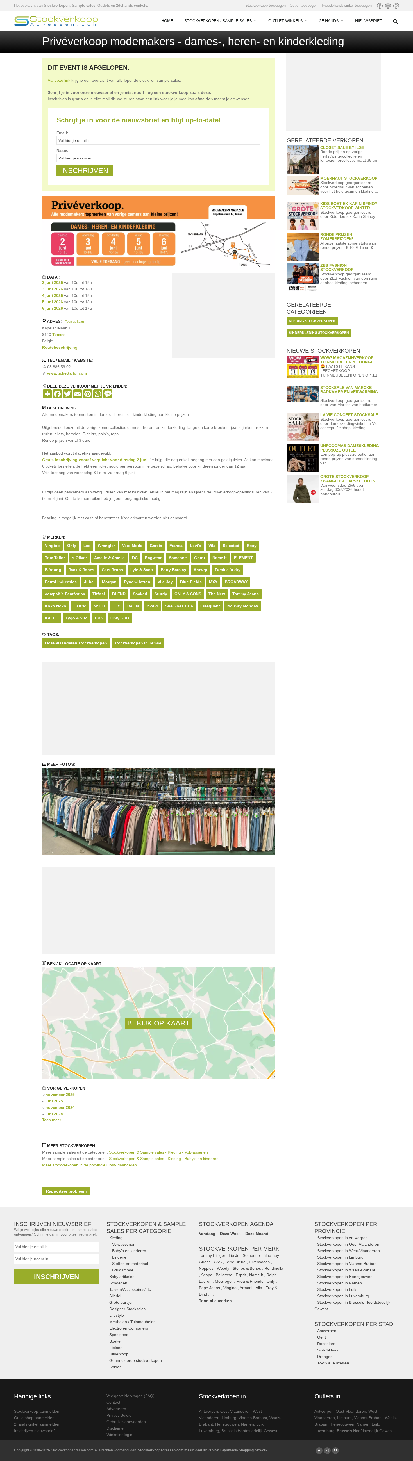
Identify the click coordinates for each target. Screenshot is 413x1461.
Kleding (115, 1238)
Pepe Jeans (209, 1288)
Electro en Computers (128, 1328)
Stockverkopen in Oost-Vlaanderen (348, 1244)
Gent (321, 1337)
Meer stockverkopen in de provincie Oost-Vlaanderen (89, 1165)
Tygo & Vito (76, 618)
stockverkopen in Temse (137, 643)
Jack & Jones (81, 569)
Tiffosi (98, 594)
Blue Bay (271, 1255)
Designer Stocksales (127, 1309)
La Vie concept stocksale (349, 414)
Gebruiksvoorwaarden (126, 1421)
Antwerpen (326, 1330)
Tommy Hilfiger (212, 1255)
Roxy (252, 545)
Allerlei (115, 1296)
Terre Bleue (235, 1262)
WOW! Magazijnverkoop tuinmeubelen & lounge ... (349, 359)
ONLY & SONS (187, 594)
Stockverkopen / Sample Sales (218, 21)
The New (216, 594)
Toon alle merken (215, 1300)
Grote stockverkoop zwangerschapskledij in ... (350, 478)
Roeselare (326, 1343)
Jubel (89, 582)
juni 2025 (54, 1101)
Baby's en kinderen (129, 1250)
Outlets (103, 5)
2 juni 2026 (52, 282)
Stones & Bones (247, 1268)
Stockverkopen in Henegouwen (345, 1276)
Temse (58, 334)
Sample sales (83, 5)
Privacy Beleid (118, 1415)
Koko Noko (55, 606)
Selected (231, 545)
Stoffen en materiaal (130, 1263)
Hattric (80, 606)
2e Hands (329, 21)
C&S (99, 618)
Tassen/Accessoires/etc (130, 1289)
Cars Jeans (112, 569)
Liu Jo (234, 1255)
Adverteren (116, 1409)
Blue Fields (191, 582)
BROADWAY (236, 582)
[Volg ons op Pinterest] (396, 6)
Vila (211, 545)
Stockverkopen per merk (239, 1249)
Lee (86, 545)
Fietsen (115, 1347)
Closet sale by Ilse (342, 147)
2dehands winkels (131, 5)
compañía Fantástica (65, 594)
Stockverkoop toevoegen (265, 5)
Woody (223, 1268)
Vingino (52, 545)
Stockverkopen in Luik (336, 1289)
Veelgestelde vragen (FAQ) (130, 1396)
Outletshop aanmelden (34, 1418)
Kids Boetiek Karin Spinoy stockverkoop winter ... (348, 205)
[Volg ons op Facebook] (380, 6)
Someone (178, 557)
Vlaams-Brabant (253, 1418)
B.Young (53, 569)
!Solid (152, 606)
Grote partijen (121, 1302)
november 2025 (60, 1094)
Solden (115, 1367)
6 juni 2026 (52, 308)
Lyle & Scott (141, 569)
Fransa (176, 545)
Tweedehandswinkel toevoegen (346, 5)
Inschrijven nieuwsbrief (34, 1430)
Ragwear (153, 557)
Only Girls (120, 618)
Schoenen (118, 1283)
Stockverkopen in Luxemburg (343, 1296)
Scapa (206, 1275)
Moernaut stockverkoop (348, 178)
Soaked (140, 594)
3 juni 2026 (52, 289)
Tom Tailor (55, 557)
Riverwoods (259, 1262)
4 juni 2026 (52, 295)
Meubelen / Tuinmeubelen (132, 1321)
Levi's (195, 545)
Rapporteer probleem (66, 1191)
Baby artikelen (122, 1276)
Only (71, 545)
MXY (213, 582)
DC (135, 557)
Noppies (206, 1268)
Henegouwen (227, 1424)
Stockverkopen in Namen (339, 1283)
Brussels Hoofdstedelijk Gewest (249, 1430)
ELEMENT (243, 557)
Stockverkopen (57, 5)
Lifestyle (116, 1315)
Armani (246, 1288)
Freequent (210, 606)
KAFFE (51, 618)
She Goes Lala (179, 606)
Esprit (241, 1275)
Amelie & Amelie (109, 557)
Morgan (109, 582)
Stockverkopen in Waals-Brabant (346, 1270)
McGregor (224, 1281)
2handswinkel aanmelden (36, 1424)
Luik (260, 1424)
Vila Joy (165, 582)
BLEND (119, 594)
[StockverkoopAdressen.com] (56, 21)
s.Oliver (79, 557)
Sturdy (161, 594)
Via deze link (59, 80)
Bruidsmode (122, 1270)
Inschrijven (56, 1276)
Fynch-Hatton (137, 582)
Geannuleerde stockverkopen (135, 1360)
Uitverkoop (118, 1354)
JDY (116, 606)
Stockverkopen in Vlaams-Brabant (347, 1263)
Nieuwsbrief (368, 21)
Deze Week (230, 1233)
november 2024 (60, 1107)
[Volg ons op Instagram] (388, 6)
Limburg (229, 1418)
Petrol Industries (61, 582)
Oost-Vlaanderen (235, 1411)
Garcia (156, 545)
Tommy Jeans (245, 594)
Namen (247, 1424)
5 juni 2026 (52, 302)
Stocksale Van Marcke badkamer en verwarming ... (349, 391)
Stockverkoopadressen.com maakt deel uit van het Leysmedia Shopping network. (203, 1450)
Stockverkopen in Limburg (340, 1257)
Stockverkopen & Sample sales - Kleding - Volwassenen (158, 1152)
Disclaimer (115, 1428)
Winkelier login (119, 1434)
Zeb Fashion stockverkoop (336, 267)
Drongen (325, 1356)
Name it (219, 557)
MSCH (99, 606)
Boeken (116, 1341)
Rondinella (273, 1268)
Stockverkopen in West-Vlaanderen (348, 1250)
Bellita (133, 606)
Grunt (199, 557)
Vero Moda (132, 545)
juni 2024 (54, 1114)
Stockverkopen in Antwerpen (342, 1238)
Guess (204, 1262)
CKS (218, 1262)
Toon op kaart (74, 321)
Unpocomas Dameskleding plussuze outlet (349, 447)
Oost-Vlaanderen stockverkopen (76, 643)
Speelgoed (118, 1334)
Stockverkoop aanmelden (36, 1411)
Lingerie (119, 1257)
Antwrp (200, 569)
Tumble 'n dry (227, 569)
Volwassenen (123, 1244)
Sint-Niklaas (327, 1350)
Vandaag (207, 1233)
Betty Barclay (173, 569)
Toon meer (51, 1120)
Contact (113, 1402)
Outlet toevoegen (303, 5)
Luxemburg (209, 1430)
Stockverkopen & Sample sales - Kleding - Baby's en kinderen (164, 1158)
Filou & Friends (249, 1281)
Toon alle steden (333, 1363)
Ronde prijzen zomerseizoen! (336, 236)
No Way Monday (242, 606)
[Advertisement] (223, 316)
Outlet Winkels (285, 21)
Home (167, 21)
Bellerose (224, 1275)
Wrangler (106, 545)
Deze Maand (257, 1233)
